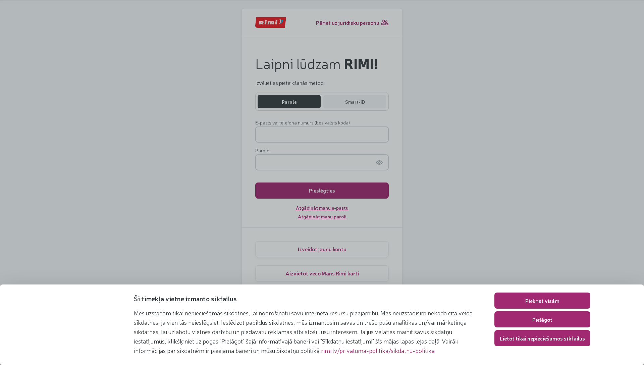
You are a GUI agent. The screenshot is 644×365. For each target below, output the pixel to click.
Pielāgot (542, 319)
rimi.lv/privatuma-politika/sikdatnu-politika (378, 350)
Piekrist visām (542, 300)
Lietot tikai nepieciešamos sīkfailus (542, 338)
